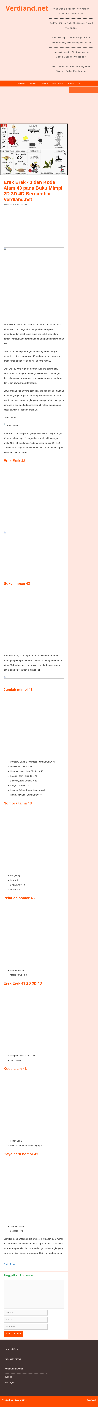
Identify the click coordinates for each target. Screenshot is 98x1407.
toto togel (9, 1382)
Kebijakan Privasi (13, 1359)
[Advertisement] (34, 104)
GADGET (21, 83)
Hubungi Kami (11, 1349)
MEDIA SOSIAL (58, 83)
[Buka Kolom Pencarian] (79, 83)
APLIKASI (33, 83)
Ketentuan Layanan (14, 1369)
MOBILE (44, 83)
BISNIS (71, 83)
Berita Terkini (10, 1264)
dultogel (8, 1377)
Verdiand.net (27, 8)
